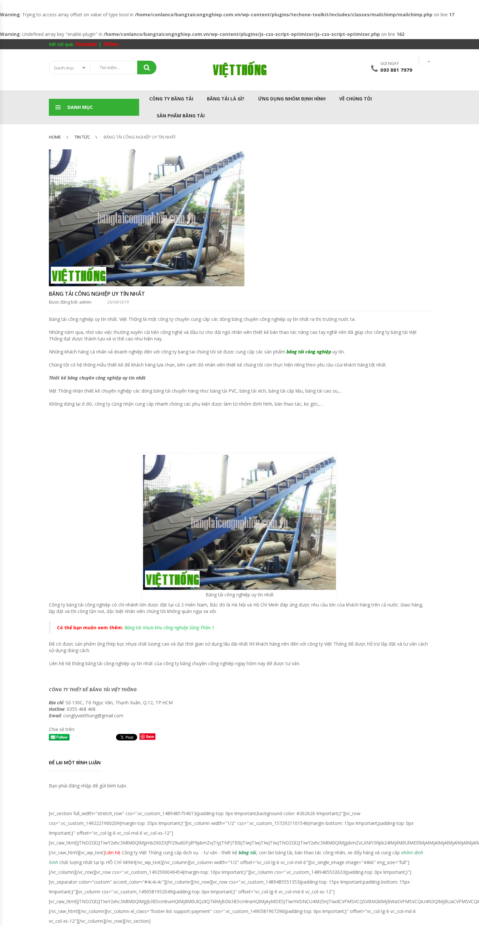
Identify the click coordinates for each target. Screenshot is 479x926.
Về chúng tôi (355, 99)
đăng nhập (80, 786)
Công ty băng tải (171, 99)
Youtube (86, 44)
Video (111, 44)
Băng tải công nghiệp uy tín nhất (97, 293)
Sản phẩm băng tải (180, 115)
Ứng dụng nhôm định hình (292, 99)
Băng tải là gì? (225, 99)
